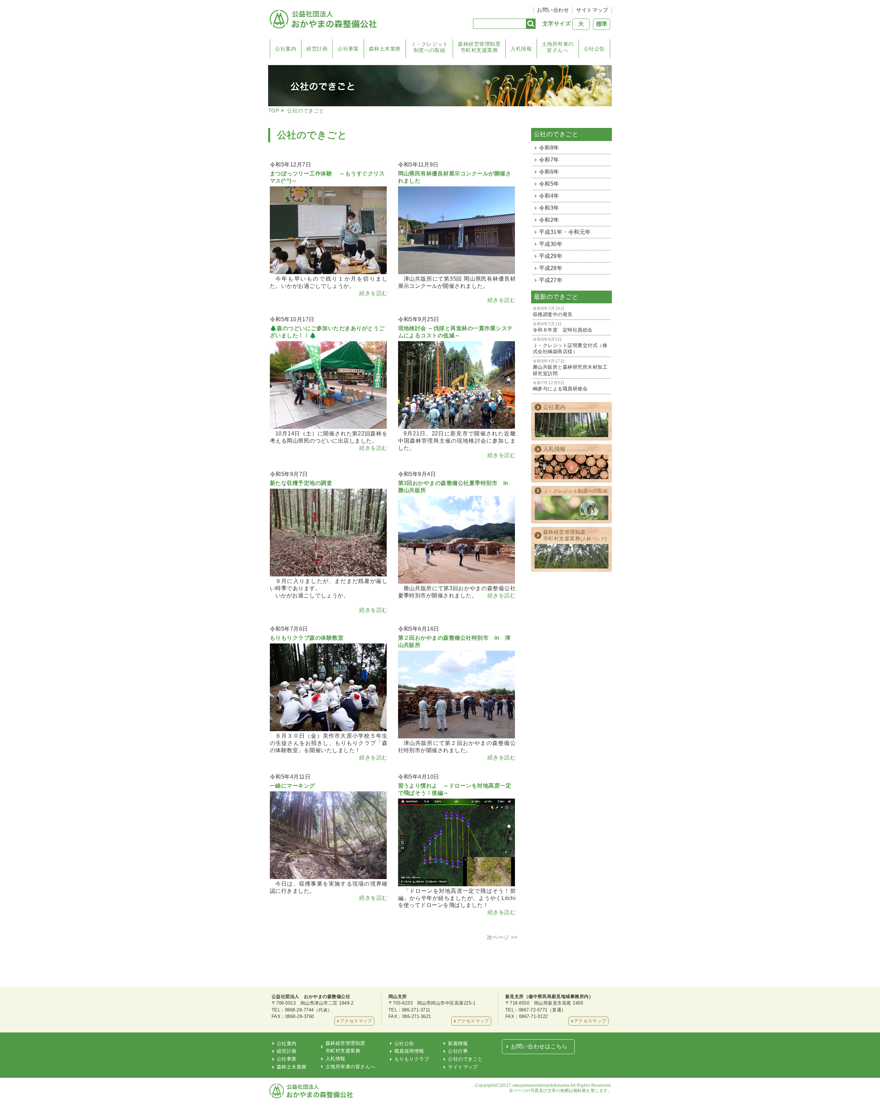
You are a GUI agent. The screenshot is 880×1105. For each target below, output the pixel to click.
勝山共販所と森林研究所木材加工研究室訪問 (570, 367)
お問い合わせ (553, 10)
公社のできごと (305, 110)
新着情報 (458, 1043)
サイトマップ (592, 10)
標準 (601, 24)
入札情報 (521, 49)
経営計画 (317, 49)
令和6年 (549, 172)
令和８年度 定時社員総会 (563, 327)
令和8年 (549, 148)
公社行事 (458, 1051)
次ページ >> (502, 937)
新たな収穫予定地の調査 (301, 483)
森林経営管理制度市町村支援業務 (479, 47)
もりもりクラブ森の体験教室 (306, 638)
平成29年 (550, 256)
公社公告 (594, 49)
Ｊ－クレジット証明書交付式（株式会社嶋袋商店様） (570, 346)
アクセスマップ (356, 1020)
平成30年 (550, 244)
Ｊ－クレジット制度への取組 (429, 47)
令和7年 (549, 160)
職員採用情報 (409, 1051)
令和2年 (549, 220)
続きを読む (373, 293)
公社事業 (348, 49)
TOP (273, 110)
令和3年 (549, 208)
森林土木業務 (385, 49)
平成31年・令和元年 (565, 232)
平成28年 (550, 268)
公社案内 (285, 49)
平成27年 (550, 280)
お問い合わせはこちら (539, 1046)
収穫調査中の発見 (553, 311)
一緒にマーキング (292, 786)
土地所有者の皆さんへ (558, 47)
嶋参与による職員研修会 (560, 386)
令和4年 (549, 196)
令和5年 (549, 184)
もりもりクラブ (411, 1059)
